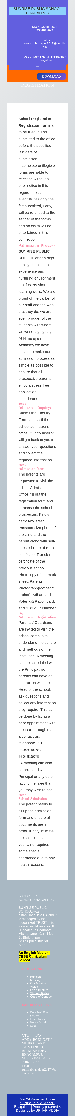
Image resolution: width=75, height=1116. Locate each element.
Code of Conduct (41, 996)
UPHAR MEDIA (47, 1110)
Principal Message (36, 978)
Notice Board (38, 1022)
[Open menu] (37, 67)
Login (33, 1025)
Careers (34, 1015)
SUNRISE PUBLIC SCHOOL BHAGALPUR (38, 11)
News (41, 1019)
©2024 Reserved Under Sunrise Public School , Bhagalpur (34, 1103)
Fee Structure (39, 990)
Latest (34, 1019)
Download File (39, 1012)
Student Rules (39, 993)
